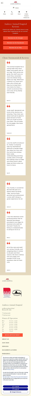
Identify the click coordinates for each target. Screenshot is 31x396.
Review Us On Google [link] (15, 38)
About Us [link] (5, 339)
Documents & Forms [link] (9, 350)
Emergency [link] (6, 353)
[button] (2, 3)
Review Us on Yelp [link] (15, 47)
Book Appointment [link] (12, 335)
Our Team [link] (5, 342)
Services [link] (5, 346)
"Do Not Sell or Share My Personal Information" (15, 377)
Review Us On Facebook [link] (15, 42)
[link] (15, 3)
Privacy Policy (10, 369)
